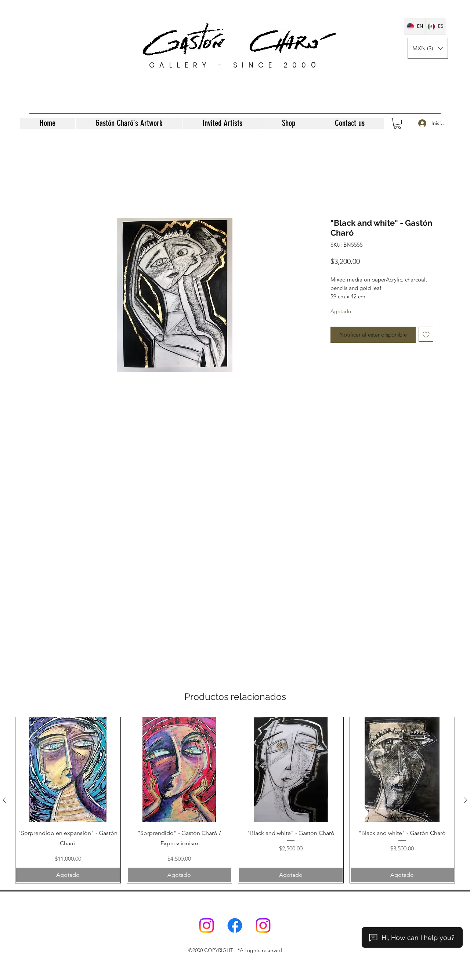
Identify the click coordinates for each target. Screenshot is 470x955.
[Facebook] (235, 925)
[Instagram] (206, 925)
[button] (428, 48)
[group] (235, 799)
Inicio (44, 190)
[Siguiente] (465, 800)
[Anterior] (4, 800)
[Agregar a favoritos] (426, 334)
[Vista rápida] (67, 769)
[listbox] (428, 48)
